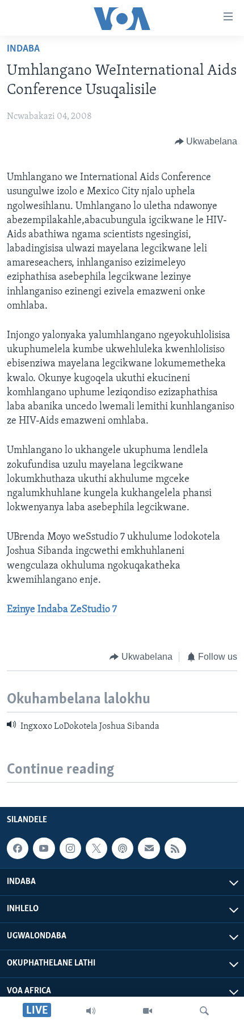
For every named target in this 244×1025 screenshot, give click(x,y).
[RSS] (175, 848)
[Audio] (91, 1011)
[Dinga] (204, 1011)
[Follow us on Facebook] (17, 848)
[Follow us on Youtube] (43, 848)
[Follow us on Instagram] (70, 848)
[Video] (148, 1011)
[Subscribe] (148, 848)
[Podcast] (122, 848)
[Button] (206, 141)
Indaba (23, 49)
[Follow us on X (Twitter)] (96, 848)
